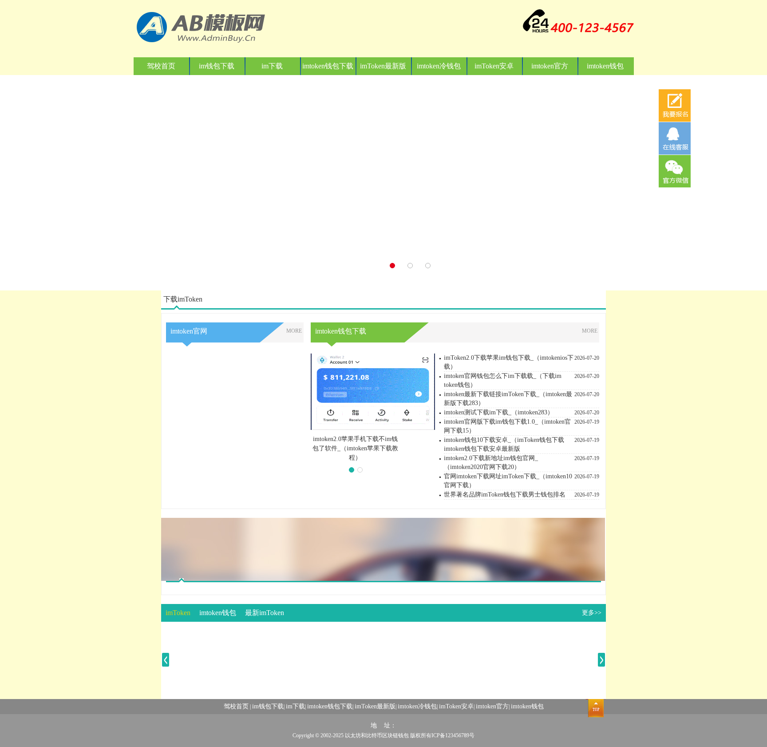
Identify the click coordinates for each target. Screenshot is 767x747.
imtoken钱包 (605, 66)
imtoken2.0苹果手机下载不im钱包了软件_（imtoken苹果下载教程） (355, 448)
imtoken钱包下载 (327, 66)
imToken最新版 (383, 66)
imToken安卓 (494, 66)
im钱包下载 (216, 66)
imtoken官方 (549, 66)
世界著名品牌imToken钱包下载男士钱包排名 (504, 494)
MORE (294, 331)
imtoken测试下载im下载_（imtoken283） (499, 412)
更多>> (591, 612)
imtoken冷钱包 (439, 66)
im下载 (272, 66)
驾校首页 (161, 66)
